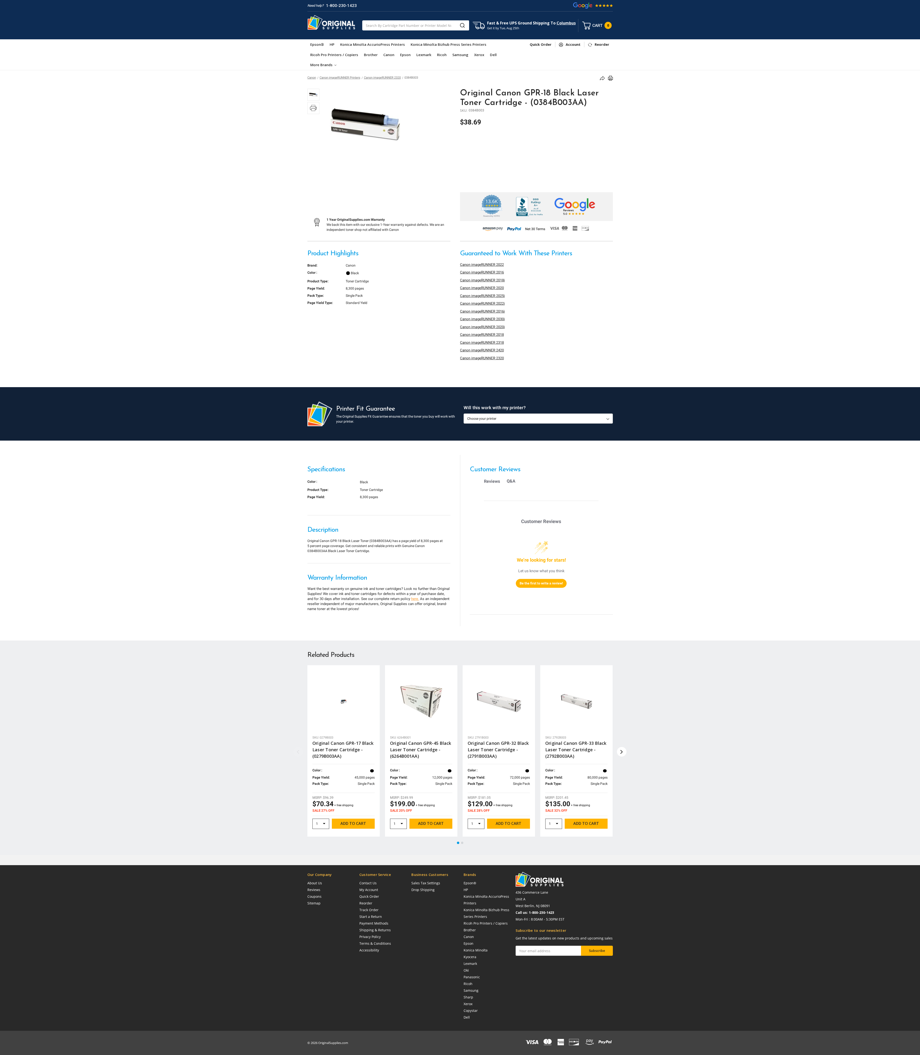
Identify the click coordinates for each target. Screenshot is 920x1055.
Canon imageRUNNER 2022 (482, 264)
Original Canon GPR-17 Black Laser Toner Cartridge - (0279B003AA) (343, 749)
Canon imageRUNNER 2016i (482, 311)
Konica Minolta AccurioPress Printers (372, 44)
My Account (368, 889)
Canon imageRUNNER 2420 (482, 350)
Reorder (365, 903)
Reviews (313, 889)
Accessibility (369, 950)
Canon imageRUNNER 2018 (482, 334)
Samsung (460, 54)
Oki (466, 970)
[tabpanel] (343, 750)
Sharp (468, 997)
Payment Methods (373, 923)
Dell (493, 54)
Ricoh (442, 54)
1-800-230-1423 (341, 5)
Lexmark (423, 54)
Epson (405, 54)
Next (622, 752)
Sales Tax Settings (425, 883)
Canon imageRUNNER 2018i (482, 280)
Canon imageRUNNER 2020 (482, 288)
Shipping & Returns (375, 930)
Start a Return (370, 916)
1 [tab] (458, 843)
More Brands (322, 64)
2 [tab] (462, 843)
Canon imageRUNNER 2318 (482, 342)
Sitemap (314, 903)
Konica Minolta (476, 950)
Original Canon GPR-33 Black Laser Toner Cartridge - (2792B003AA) (576, 749)
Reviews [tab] (492, 481)
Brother (371, 54)
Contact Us (368, 883)
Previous (298, 752)
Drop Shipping (423, 889)
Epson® (317, 44)
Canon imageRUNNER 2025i (482, 296)
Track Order (369, 910)
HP (332, 44)
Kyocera (470, 957)
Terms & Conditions (375, 943)
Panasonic (472, 977)
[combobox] (415, 25)
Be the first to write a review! (541, 583)
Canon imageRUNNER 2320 (482, 358)
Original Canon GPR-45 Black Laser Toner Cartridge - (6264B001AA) (420, 749)
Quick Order (369, 896)
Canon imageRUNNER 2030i (482, 319)
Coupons (314, 896)
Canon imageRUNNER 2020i (482, 327)
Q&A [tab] (511, 481)
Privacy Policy (370, 936)
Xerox (479, 54)
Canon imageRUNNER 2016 (482, 272)
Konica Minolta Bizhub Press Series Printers (448, 44)
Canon (388, 54)
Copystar (471, 1010)
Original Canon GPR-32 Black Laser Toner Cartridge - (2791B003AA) (498, 749)
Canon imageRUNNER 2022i (482, 303)
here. (415, 599)
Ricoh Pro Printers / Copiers (334, 54)
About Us (314, 883)
